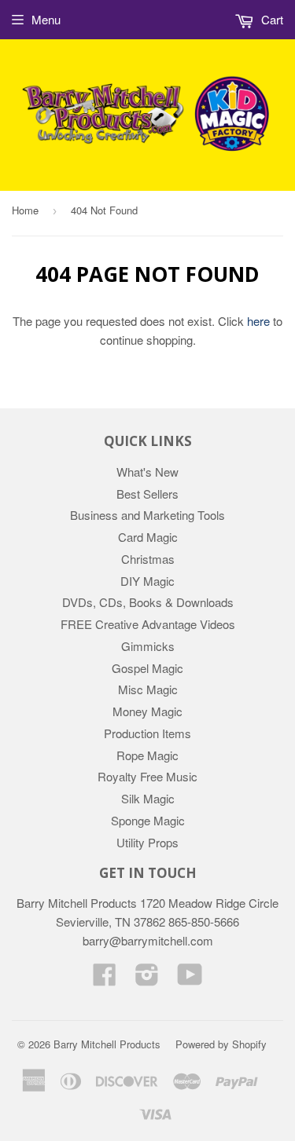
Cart (270, 19)
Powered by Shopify (221, 1044)
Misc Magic (148, 689)
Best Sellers (147, 493)
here (258, 321)
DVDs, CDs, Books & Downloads (148, 602)
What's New (147, 471)
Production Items (147, 733)
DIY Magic (147, 580)
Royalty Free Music (147, 776)
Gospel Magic (147, 668)
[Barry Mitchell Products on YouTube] (190, 979)
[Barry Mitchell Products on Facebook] (104, 979)
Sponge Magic (148, 820)
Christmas (148, 558)
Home (25, 210)
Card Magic (148, 536)
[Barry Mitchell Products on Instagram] (147, 979)
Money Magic (147, 711)
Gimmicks (148, 646)
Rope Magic (147, 755)
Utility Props (147, 842)
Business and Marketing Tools (147, 515)
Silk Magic (148, 798)
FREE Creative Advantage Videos (148, 624)
